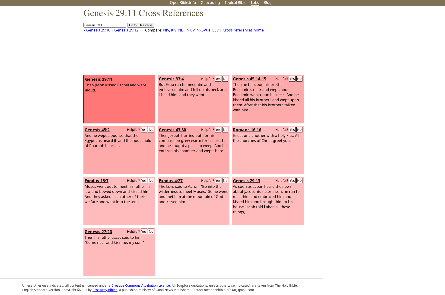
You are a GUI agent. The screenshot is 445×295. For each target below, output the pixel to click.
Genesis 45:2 (97, 129)
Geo (210, 2)
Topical (235, 2)
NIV (166, 30)
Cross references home (243, 30)
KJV (173, 30)
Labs (255, 2)
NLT (181, 30)
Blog (268, 2)
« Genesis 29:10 (96, 30)
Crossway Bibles (104, 290)
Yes (218, 78)
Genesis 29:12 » (127, 30)
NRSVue (203, 30)
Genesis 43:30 (172, 129)
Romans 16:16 (247, 129)
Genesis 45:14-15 (249, 79)
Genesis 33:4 (171, 79)
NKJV (191, 30)
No (225, 78)
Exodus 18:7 (96, 180)
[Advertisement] (398, 42)
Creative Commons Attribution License (140, 285)
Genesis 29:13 (246, 180)
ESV (215, 30)
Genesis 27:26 (98, 231)
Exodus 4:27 (171, 180)
